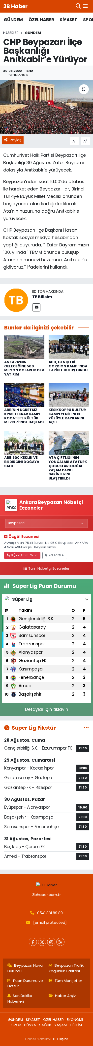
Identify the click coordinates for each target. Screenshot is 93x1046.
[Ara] (78, 6)
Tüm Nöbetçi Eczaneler (48, 568)
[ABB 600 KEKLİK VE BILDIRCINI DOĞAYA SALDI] (24, 442)
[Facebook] (33, 942)
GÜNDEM (13, 20)
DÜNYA (30, 1025)
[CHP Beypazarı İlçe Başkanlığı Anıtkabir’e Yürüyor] (46, 107)
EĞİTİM (76, 1025)
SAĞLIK (45, 1025)
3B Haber (15, 6)
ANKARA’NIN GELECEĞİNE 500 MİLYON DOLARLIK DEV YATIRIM (24, 368)
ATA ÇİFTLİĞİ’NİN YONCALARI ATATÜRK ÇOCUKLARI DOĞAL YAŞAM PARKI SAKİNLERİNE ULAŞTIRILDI (68, 468)
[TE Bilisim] (16, 300)
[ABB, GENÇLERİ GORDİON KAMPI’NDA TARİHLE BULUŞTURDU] (69, 347)
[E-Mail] (36, 307)
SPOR (16, 1025)
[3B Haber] (46, 885)
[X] (42, 942)
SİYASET (68, 20)
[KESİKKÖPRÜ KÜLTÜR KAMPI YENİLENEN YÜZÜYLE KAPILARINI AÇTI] (69, 394)
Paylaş (16, 139)
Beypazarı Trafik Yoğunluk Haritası (66, 968)
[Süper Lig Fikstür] (86, 728)
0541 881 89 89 (50, 912)
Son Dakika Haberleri (19, 998)
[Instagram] (51, 942)
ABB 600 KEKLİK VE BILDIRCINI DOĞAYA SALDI (21, 461)
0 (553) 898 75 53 (24, 555)
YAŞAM (60, 1025)
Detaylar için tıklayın (46, 709)
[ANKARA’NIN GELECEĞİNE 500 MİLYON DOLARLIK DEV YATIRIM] (24, 347)
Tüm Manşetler (68, 980)
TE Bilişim (60, 1039)
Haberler (11, 32)
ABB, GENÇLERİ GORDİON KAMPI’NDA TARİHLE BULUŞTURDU (68, 366)
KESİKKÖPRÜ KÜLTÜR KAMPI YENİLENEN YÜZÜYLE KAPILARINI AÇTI (67, 416)
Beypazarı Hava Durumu (25, 968)
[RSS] (60, 942)
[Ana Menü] (85, 6)
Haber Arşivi (65, 995)
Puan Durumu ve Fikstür (25, 983)
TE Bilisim (42, 297)
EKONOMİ (75, 1019)
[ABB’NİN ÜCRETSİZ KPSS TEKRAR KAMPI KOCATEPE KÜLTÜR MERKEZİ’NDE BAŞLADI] (24, 394)
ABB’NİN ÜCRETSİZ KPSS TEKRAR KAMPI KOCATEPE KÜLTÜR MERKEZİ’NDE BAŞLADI (24, 416)
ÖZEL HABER (41, 20)
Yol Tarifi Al (56, 555)
